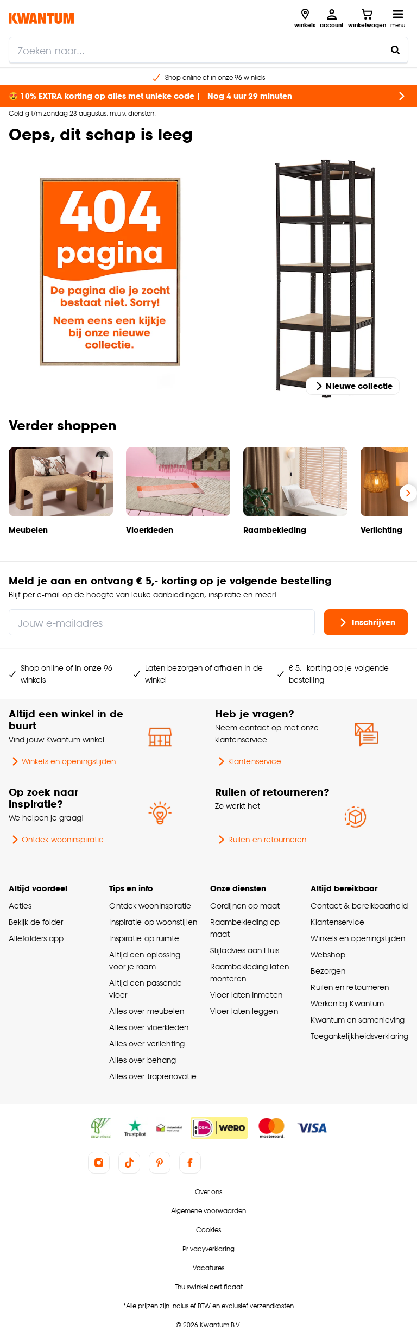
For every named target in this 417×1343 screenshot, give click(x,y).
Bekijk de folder (36, 921)
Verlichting (381, 529)
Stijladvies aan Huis (244, 950)
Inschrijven (373, 622)
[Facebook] (190, 1163)
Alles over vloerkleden (148, 1027)
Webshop (328, 954)
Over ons (208, 1192)
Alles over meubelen (146, 1011)
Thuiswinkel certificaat (209, 1287)
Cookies (208, 1230)
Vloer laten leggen (244, 1011)
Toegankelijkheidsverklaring (359, 1036)
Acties (20, 905)
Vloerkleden (149, 529)
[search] (208, 50)
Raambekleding (274, 529)
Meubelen (28, 529)
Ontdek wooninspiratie (63, 839)
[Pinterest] (159, 1163)
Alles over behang (142, 1059)
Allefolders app (36, 938)
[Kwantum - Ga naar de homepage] (41, 18)
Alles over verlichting (147, 1043)
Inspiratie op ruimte (144, 938)
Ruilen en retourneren (267, 839)
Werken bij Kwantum (347, 1003)
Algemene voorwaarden (208, 1211)
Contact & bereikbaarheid (359, 905)
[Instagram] (99, 1163)
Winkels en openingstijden (69, 761)
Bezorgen (328, 970)
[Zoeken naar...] (395, 49)
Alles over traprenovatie (152, 1076)
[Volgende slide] (408, 493)
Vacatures (208, 1268)
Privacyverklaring (208, 1249)
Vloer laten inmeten (246, 994)
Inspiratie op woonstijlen (153, 921)
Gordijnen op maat (245, 905)
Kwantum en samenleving (358, 1019)
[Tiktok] (129, 1163)
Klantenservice (254, 761)
